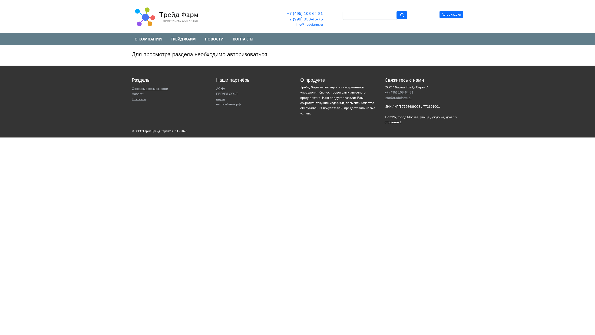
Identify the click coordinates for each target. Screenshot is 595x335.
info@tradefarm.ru (309, 24)
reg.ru (220, 99)
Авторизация (451, 14)
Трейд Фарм (183, 39)
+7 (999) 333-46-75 (305, 19)
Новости (214, 39)
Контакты (243, 39)
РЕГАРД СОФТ (227, 94)
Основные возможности (150, 88)
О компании (148, 39)
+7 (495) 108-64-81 (305, 13)
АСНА (220, 88)
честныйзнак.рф (228, 104)
